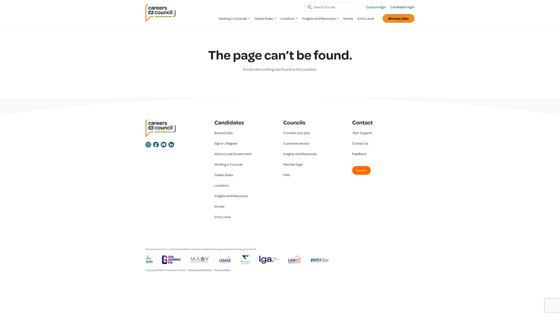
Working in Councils (233, 18)
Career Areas (263, 18)
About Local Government (233, 153)
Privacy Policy (222, 270)
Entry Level (366, 18)
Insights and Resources (319, 18)
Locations (287, 18)
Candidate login (402, 7)
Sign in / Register (226, 143)
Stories (348, 18)
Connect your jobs (296, 132)
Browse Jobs (398, 18)
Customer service (296, 143)
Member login (293, 164)
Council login (376, 7)
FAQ (286, 174)
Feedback (359, 153)
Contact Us (360, 143)
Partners (361, 170)
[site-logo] (160, 128)
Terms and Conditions (200, 270)
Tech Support (362, 132)
